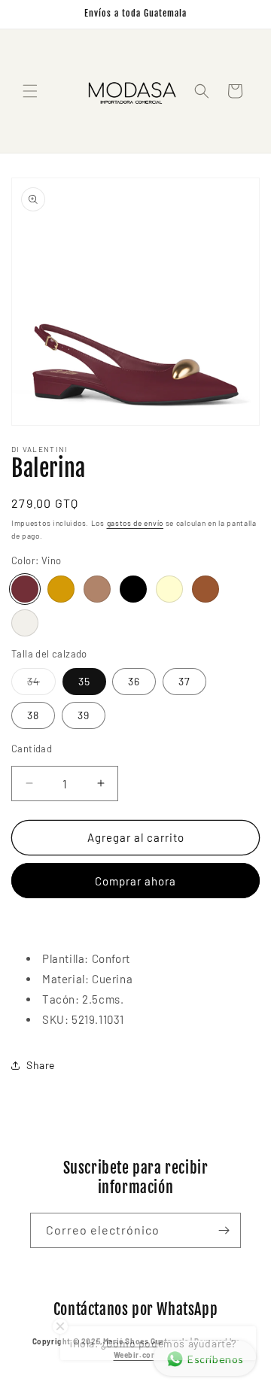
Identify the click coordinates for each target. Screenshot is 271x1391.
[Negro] (133, 589)
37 (184, 681)
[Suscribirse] (223, 1230)
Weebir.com (136, 1354)
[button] (30, 91)
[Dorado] (61, 589)
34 (41, 684)
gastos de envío (135, 522)
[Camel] (97, 589)
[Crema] (169, 589)
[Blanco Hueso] (24, 622)
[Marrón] (205, 589)
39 (84, 715)
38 (33, 715)
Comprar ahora (135, 881)
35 (84, 681)
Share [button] (40, 1064)
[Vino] (24, 589)
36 (134, 681)
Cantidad (31, 749)
